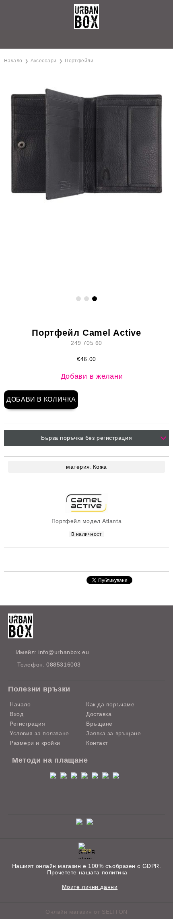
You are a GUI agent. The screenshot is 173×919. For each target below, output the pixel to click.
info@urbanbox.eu (63, 652)
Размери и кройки (35, 743)
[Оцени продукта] (95, 559)
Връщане (99, 723)
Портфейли (79, 61)
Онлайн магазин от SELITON (86, 912)
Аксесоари (43, 61)
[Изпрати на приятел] (73, 559)
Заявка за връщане (113, 733)
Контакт (97, 743)
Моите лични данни (90, 887)
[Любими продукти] (77, 40)
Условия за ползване (39, 733)
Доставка (98, 714)
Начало (13, 61)
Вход (16, 714)
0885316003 (63, 664)
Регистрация (27, 723)
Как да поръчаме (110, 704)
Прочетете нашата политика (87, 872)
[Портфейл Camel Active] (86, 202)
